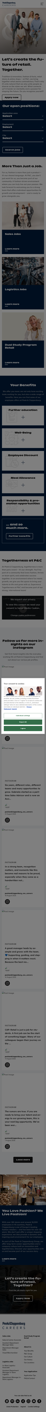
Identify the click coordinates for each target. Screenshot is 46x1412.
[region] (23, 706)
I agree (23, 728)
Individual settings (23, 715)
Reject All (23, 722)
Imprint (14, 709)
